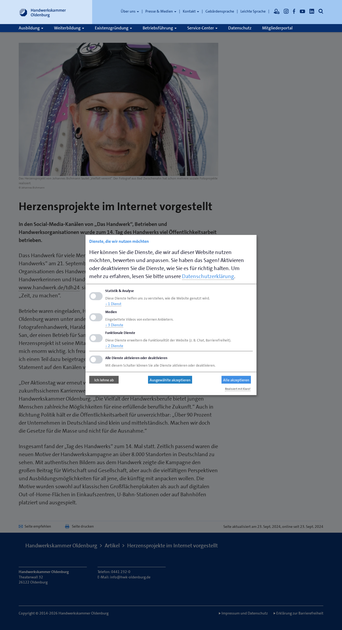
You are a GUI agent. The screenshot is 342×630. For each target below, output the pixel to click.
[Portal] (276, 11)
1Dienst (113, 303)
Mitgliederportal (277, 28)
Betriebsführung (158, 28)
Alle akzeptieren (236, 379)
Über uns (128, 11)
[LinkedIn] (311, 11)
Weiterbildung (67, 28)
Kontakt (189, 11)
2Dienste (114, 345)
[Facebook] (294, 11)
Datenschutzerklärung (208, 276)
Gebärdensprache (219, 11)
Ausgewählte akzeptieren (170, 379)
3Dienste (114, 324)
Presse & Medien (159, 11)
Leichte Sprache (253, 11)
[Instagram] (286, 11)
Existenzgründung (112, 28)
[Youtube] (302, 11)
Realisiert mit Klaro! (238, 389)
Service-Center (201, 28)
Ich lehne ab (104, 379)
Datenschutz (239, 28)
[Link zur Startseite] (43, 12)
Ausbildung (30, 28)
